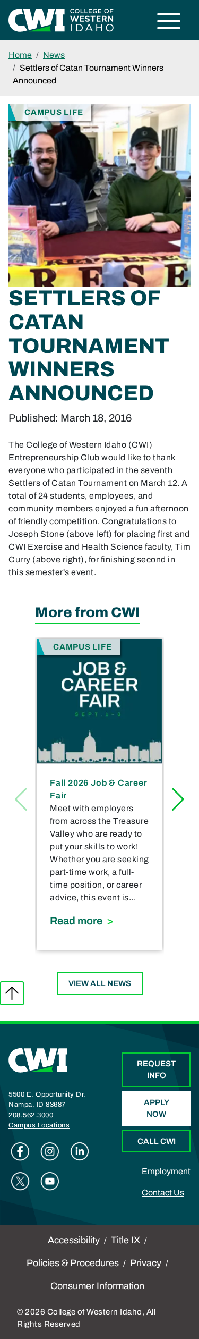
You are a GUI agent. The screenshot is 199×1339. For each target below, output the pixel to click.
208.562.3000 (30, 1115)
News (54, 55)
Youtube (50, 1181)
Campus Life (53, 111)
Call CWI (156, 1141)
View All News (99, 983)
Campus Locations (39, 1125)
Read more (99, 920)
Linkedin (79, 1151)
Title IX (125, 1240)
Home (20, 55)
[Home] (38, 1059)
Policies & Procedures (73, 1263)
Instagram (50, 1151)
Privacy (145, 1263)
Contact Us (163, 1192)
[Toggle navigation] (169, 23)
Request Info (156, 1069)
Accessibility (74, 1240)
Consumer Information (97, 1286)
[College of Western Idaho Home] (61, 19)
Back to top (12, 993)
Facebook (20, 1151)
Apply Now (156, 1108)
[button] (178, 799)
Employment (166, 1171)
